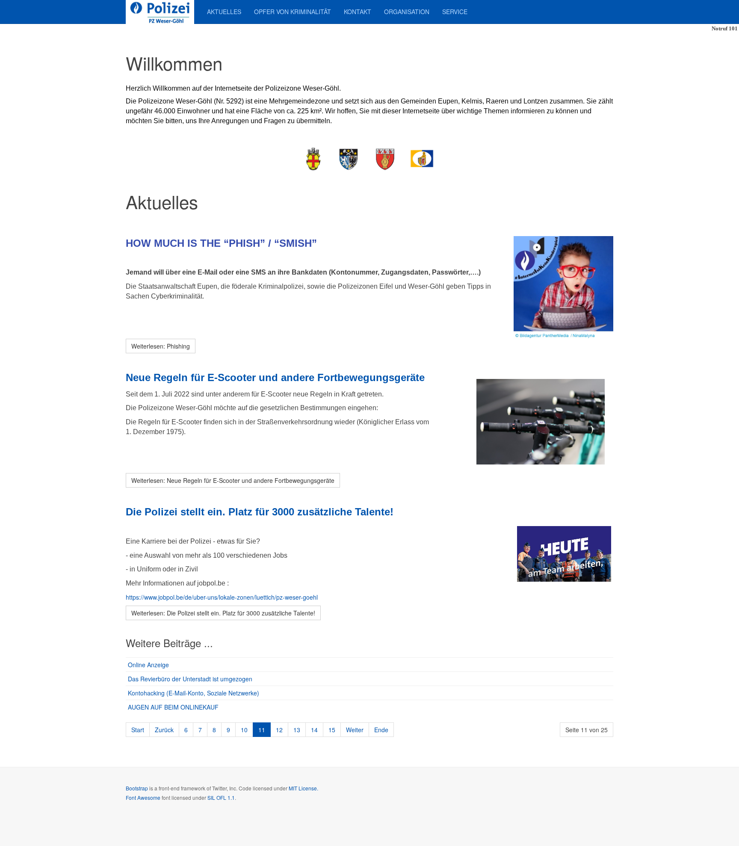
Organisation (406, 11)
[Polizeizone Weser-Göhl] (160, 12)
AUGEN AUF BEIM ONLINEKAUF (173, 707)
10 (244, 729)
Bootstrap (137, 788)
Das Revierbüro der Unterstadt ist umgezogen (190, 678)
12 (279, 729)
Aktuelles (224, 11)
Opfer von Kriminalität (292, 11)
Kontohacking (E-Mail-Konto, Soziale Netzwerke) (193, 693)
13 (296, 729)
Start (137, 729)
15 (331, 729)
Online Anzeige (148, 664)
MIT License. (303, 788)
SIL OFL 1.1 (221, 797)
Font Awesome (143, 797)
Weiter (355, 729)
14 (314, 729)
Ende (381, 729)
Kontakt (357, 11)
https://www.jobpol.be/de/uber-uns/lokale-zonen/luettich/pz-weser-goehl (222, 597)
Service (454, 11)
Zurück (164, 729)
